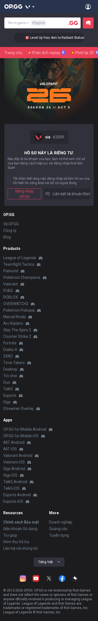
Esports (9, 395)
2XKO (8, 356)
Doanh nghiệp (60, 522)
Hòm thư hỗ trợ (16, 542)
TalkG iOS (11, 488)
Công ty (9, 230)
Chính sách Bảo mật (21, 522)
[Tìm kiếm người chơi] (73, 23)
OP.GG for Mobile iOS (21, 436)
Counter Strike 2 (17, 336)
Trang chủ (13, 52)
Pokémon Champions (21, 277)
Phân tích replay (48, 52)
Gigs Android (14, 468)
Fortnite (10, 343)
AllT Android (13, 442)
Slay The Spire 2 (17, 330)
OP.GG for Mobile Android (24, 429)
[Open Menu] (88, 6)
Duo (6, 382)
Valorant (10, 284)
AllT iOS (10, 449)
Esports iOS (13, 501)
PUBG (8, 290)
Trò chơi (10, 376)
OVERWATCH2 (15, 303)
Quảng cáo (58, 529)
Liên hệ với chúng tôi (20, 548)
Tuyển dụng (59, 535)
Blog (7, 237)
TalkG (8, 389)
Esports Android (17, 495)
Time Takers (14, 362)
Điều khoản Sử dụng (20, 529)
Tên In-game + (26, 23)
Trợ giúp (10, 535)
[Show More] (30, 6)
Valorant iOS (14, 462)
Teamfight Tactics (18, 264)
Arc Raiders (13, 323)
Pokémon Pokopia (19, 310)
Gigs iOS (10, 475)
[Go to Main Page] (13, 6)
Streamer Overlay (18, 408)
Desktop (10, 369)
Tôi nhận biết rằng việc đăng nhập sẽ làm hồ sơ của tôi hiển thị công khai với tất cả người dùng (51, 181)
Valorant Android (17, 455)
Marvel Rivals (14, 317)
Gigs (7, 402)
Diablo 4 (10, 349)
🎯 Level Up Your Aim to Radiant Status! (52, 38)
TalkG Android (15, 482)
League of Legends (19, 258)
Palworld (10, 271)
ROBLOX (10, 297)
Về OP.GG (11, 224)
